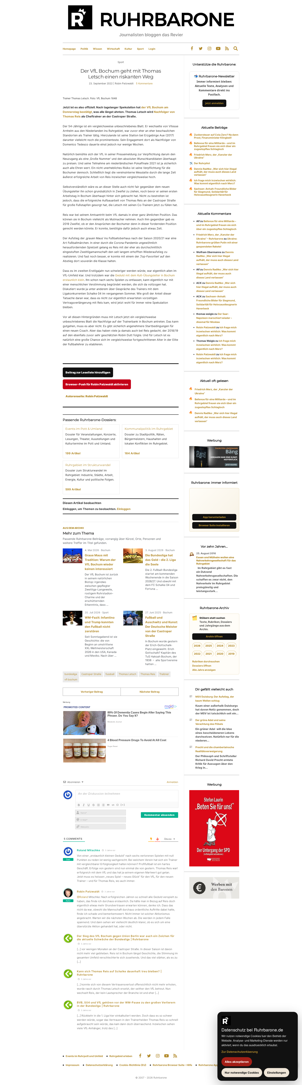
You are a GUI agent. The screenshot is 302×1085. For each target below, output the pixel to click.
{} (117, 804)
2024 (220, 645)
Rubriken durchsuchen (206, 661)
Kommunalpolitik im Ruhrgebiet (149, 428)
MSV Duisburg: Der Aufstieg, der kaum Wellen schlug (214, 698)
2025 (208, 645)
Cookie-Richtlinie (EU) (132, 1064)
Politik (84, 48)
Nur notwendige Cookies (242, 1072)
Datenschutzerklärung (99, 1064)
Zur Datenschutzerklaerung (239, 1052)
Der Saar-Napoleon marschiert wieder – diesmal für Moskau (214, 317)
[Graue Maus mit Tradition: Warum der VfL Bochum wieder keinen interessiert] (72, 555)
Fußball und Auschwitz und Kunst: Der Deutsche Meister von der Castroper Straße (161, 627)
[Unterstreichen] (88, 805)
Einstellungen (276, 1072)
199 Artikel (72, 453)
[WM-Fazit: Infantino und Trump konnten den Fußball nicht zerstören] (72, 618)
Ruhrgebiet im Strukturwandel (88, 465)
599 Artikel (73, 489)
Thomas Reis (148, 674)
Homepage (69, 48)
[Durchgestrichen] (93, 805)
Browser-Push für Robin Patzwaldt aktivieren (97, 384)
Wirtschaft (113, 48)
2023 (231, 645)
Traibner (164, 674)
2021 (209, 653)
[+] (123, 804)
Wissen (97, 48)
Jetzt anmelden (214, 103)
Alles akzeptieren (237, 1061)
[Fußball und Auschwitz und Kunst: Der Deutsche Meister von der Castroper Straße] (133, 618)
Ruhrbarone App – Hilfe (212, 1064)
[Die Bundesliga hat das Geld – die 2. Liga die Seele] (133, 555)
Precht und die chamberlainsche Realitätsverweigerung (214, 749)
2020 (220, 653)
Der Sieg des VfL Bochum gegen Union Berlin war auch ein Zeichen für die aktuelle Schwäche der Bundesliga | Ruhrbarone (125, 937)
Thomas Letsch (127, 674)
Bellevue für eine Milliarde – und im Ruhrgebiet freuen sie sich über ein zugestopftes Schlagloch (215, 146)
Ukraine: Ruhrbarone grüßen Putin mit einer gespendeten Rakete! (217, 242)
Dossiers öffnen (201, 665)
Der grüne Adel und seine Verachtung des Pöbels (210, 722)
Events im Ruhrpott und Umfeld (84, 1056)
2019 (231, 653)
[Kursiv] (83, 805)
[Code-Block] (113, 805)
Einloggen (124, 509)
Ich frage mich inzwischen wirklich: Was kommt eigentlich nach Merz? (215, 182)
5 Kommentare (144, 83)
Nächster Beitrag (150, 691)
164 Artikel (132, 453)
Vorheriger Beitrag (92, 691)
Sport (140, 48)
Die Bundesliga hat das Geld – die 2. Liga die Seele (160, 560)
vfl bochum (70, 679)
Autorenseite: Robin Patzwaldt (87, 396)
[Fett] (78, 805)
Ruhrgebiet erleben (120, 1056)
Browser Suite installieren (214, 525)
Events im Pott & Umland (83, 428)
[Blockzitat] (108, 805)
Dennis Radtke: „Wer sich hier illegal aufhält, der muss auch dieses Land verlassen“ (215, 171)
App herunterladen (214, 517)
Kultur (128, 48)
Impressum (72, 1064)
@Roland (82, 897)
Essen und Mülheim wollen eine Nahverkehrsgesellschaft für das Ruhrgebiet (216, 560)
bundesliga (70, 674)
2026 (197, 645)
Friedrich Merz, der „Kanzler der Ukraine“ (213, 156)
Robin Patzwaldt (88, 891)
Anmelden (172, 781)
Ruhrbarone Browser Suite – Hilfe (172, 1064)
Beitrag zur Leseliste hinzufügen (88, 372)
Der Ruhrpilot (202, 163)
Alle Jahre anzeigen (204, 669)
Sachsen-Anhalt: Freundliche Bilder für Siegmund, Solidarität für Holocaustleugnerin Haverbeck (215, 191)
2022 (197, 653)
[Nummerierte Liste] (98, 805)
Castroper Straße (91, 674)
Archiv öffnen (214, 636)
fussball (110, 674)
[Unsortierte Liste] (103, 805)
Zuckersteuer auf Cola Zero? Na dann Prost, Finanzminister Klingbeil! (216, 136)
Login (152, 48)
